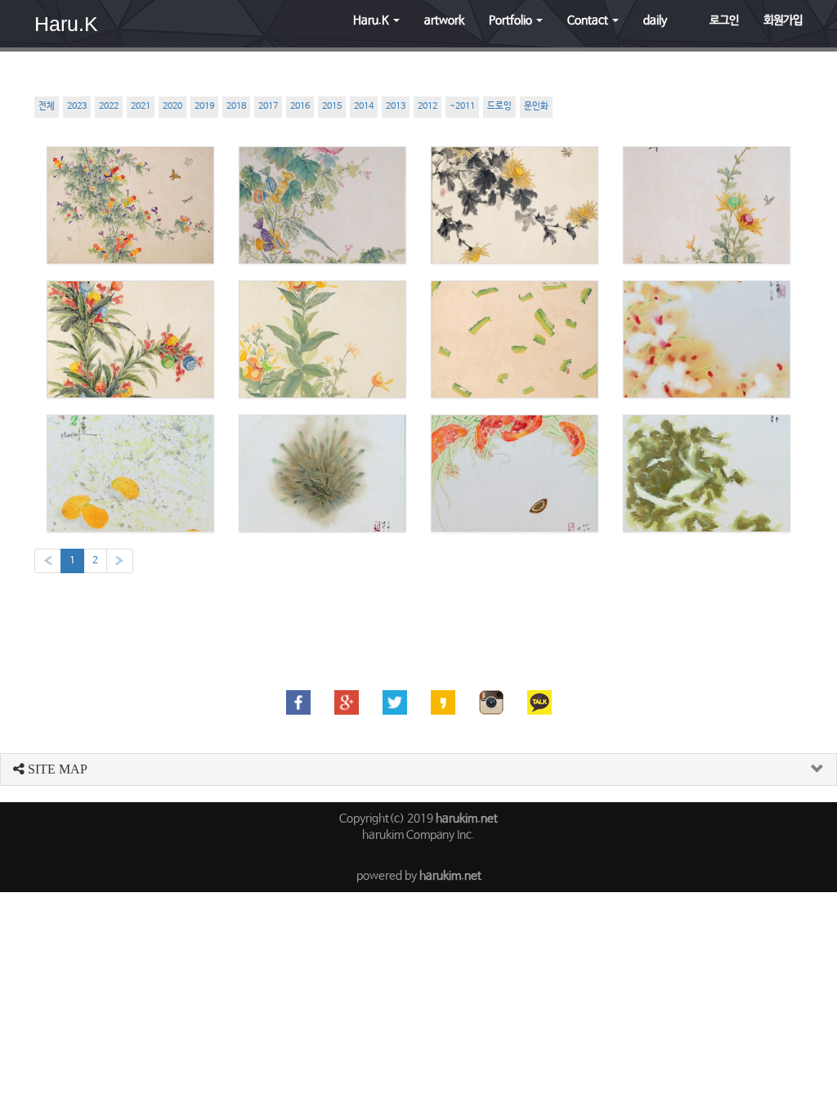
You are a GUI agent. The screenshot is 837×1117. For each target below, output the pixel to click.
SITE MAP (56, 769)
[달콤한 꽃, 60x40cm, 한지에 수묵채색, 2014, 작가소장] (322, 339)
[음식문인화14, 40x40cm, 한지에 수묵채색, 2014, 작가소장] (130, 473)
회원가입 (783, 20)
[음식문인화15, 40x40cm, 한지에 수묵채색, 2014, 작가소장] (706, 339)
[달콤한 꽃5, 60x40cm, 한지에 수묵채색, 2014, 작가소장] (322, 205)
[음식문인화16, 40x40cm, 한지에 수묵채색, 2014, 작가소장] (514, 339)
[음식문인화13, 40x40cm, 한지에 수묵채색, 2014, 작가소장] (322, 473)
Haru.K (66, 23)
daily (655, 20)
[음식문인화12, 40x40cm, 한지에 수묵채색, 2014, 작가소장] (514, 473)
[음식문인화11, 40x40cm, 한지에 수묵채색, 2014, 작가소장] (706, 473)
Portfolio (512, 20)
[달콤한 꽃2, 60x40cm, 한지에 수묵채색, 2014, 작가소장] (130, 339)
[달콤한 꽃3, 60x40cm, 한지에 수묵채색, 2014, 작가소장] (706, 205)
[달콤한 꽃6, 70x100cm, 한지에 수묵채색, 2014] (130, 205)
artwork (444, 20)
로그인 (724, 20)
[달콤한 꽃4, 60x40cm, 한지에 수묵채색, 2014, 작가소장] (514, 205)
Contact (589, 20)
